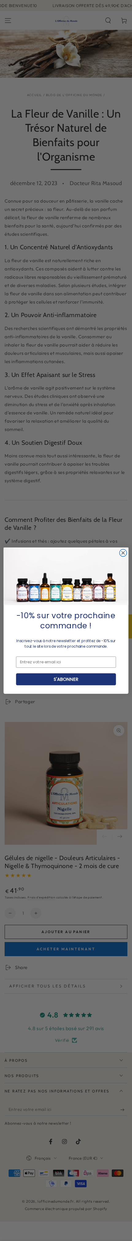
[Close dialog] (122, 552)
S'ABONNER (66, 679)
